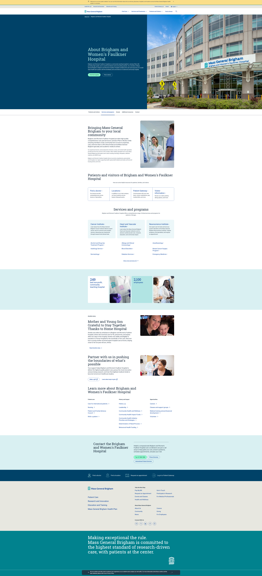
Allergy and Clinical (128, 244)
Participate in (164, 493)
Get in (161, 490)
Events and (141, 496)
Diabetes (127, 254)
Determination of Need (129, 424)
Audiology (96, 248)
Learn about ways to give (109, 379)
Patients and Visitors (155, 11)
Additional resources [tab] (127, 112)
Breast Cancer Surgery (160, 249)
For (161, 514)
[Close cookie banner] (172, 572)
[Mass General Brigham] (93, 11)
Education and (97, 505)
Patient (93, 497)
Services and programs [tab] (108, 112)
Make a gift (93, 379)
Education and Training (111, 6)
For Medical (165, 496)
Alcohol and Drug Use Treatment (98, 244)
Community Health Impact (130, 414)
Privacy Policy (110, 573)
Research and (98, 501)
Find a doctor (107, 74)
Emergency (159, 254)
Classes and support (159, 407)
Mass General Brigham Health (102, 509)
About (138, 508)
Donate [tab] (118, 112)
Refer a (93, 416)
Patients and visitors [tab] (94, 112)
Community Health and (129, 411)
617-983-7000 (141, 457)
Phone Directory (153, 457)
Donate (167, 6)
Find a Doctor (168, 11)
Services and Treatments (138, 11)
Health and (141, 499)
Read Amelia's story (95, 348)
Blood (127, 248)
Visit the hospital (94, 74)
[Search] (176, 11)
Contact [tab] (137, 112)
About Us (87, 16)
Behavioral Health (127, 427)
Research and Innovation (98, 6)
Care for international (97, 404)
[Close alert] (173, 2)
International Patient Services (143, 461)
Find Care (124, 11)
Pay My (138, 490)
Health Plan (87, 6)
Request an (143, 493)
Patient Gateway (158, 6)
